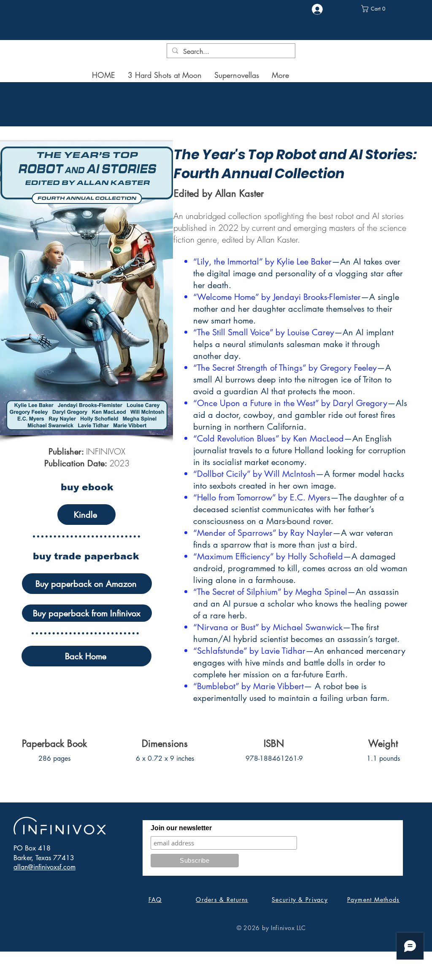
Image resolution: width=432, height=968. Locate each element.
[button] (376, 8)
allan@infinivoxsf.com (45, 867)
